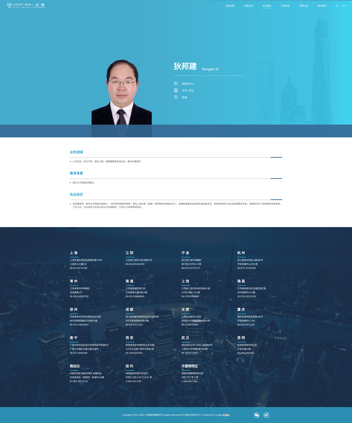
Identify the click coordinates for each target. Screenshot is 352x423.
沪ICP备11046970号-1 (191, 415)
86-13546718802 (190, 325)
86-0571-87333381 (246, 268)
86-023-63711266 (246, 325)
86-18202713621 (190, 353)
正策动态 (285, 6)
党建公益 (303, 6)
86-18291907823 (134, 353)
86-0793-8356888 (190, 296)
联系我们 (322, 6)
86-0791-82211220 (246, 296)
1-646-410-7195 (133, 381)
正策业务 (248, 6)
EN (344, 6)
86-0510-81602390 (135, 264)
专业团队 (266, 6)
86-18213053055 (245, 353)
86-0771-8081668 (78, 353)
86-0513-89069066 (135, 296)
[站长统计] (226, 415)
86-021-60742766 (78, 268)
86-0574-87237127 (191, 268)
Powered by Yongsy (212, 415)
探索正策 (230, 6)
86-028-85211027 (134, 325)
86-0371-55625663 (79, 325)
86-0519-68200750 (79, 296)
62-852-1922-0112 (79, 381)
